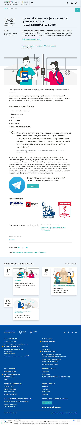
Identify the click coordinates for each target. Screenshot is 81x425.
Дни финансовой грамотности (51, 354)
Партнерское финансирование (13, 349)
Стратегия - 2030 (9, 376)
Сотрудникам (46, 374)
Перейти (33, 186)
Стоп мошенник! (9, 386)
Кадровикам (45, 371)
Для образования (17, 252)
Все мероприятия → (71, 263)
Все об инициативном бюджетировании (16, 401)
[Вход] (76, 3)
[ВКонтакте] (64, 332)
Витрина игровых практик (50, 361)
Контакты (45, 394)
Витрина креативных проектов (51, 359)
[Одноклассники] (68, 332)
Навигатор (45, 346)
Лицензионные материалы (50, 364)
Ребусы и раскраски (10, 389)
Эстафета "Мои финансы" (12, 346)
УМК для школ (46, 349)
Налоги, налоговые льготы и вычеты (64, 285)
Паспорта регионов (10, 371)
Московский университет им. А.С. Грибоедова (39, 46)
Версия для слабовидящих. (51, 407)
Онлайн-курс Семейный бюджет (10, 352)
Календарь (45, 389)
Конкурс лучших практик (12, 374)
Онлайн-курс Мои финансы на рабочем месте (56, 376)
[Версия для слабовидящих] (72, 3)
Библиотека (45, 344)
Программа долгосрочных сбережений (16, 344)
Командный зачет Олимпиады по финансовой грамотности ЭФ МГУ (25, 285)
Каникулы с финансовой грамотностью (54, 356)
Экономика (42, 252)
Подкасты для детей (10, 394)
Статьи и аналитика (10, 341)
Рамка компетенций (48, 341)
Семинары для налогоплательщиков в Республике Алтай (61, 290)
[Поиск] (67, 3)
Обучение (18, 280)
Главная (6, 8)
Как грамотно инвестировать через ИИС (16, 356)
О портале (45, 386)
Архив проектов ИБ (10, 406)
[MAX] (76, 332)
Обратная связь (47, 403)
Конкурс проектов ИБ (10, 404)
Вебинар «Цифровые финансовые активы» (22, 316)
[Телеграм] (72, 332)
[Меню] (77, 10)
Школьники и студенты (31, 252)
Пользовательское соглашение (69, 412)
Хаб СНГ (6, 379)
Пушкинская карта (9, 391)
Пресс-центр (46, 391)
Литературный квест (49, 351)
